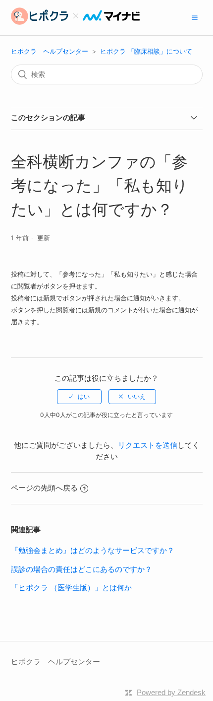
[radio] (79, 396)
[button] (195, 17)
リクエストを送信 (147, 445)
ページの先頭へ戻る (44, 487)
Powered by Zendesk (171, 692)
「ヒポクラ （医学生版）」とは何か (71, 587)
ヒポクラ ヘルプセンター (49, 51)
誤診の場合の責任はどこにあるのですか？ (81, 569)
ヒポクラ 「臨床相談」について (146, 51)
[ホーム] (75, 22)
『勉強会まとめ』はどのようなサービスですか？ (92, 550)
